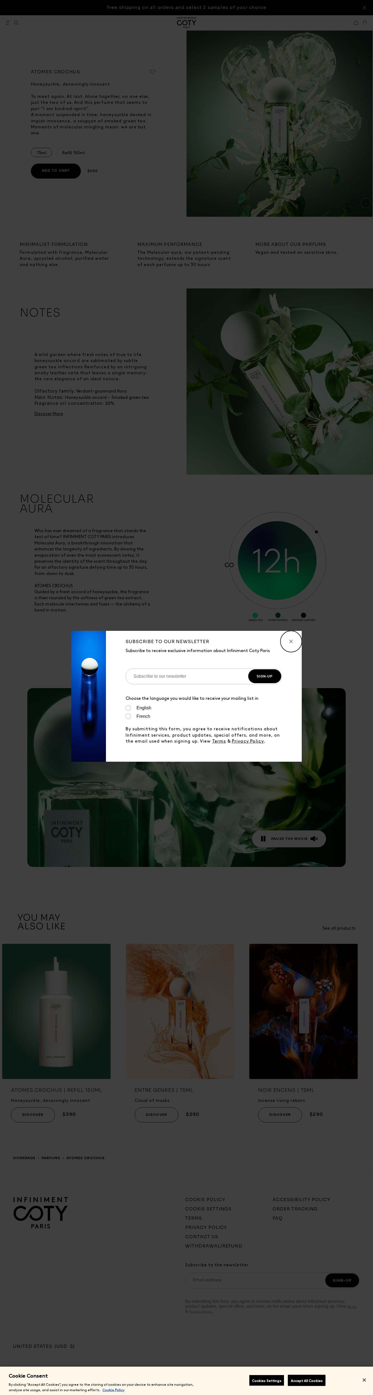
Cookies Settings (266, 1380)
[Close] (364, 1380)
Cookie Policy (113, 1389)
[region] (186, 1381)
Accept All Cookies (306, 1380)
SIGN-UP (265, 676)
